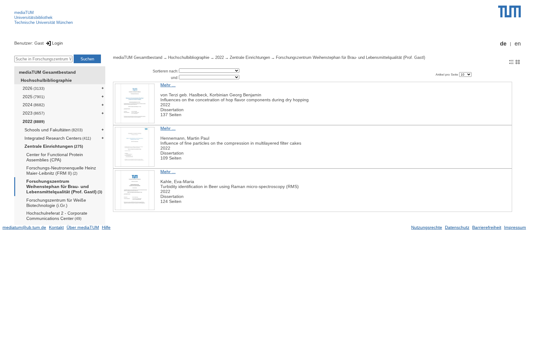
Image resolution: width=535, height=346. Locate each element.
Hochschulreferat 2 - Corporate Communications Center (56, 216)
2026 (34, 88)
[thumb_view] (518, 61)
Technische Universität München (43, 22)
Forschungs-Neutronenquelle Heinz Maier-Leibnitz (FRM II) (61, 170)
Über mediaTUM (83, 227)
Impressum (515, 227)
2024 (34, 104)
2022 (34, 121)
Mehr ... (168, 84)
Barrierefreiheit (486, 227)
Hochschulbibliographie (46, 80)
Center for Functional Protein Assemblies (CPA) (54, 157)
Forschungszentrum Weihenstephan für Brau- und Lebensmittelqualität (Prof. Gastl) (64, 186)
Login (57, 43)
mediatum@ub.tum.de (24, 227)
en (518, 44)
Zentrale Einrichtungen (53, 146)
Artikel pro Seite (447, 74)
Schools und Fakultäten (53, 129)
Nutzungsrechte (426, 227)
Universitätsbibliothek (33, 17)
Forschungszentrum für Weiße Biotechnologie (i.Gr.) (56, 203)
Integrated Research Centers (57, 138)
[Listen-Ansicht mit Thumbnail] (511, 61)
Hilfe (106, 227)
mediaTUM (24, 12)
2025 (34, 96)
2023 (34, 113)
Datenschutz (457, 227)
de (503, 44)
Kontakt (56, 227)
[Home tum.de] (509, 11)
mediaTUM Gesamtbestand (47, 72)
